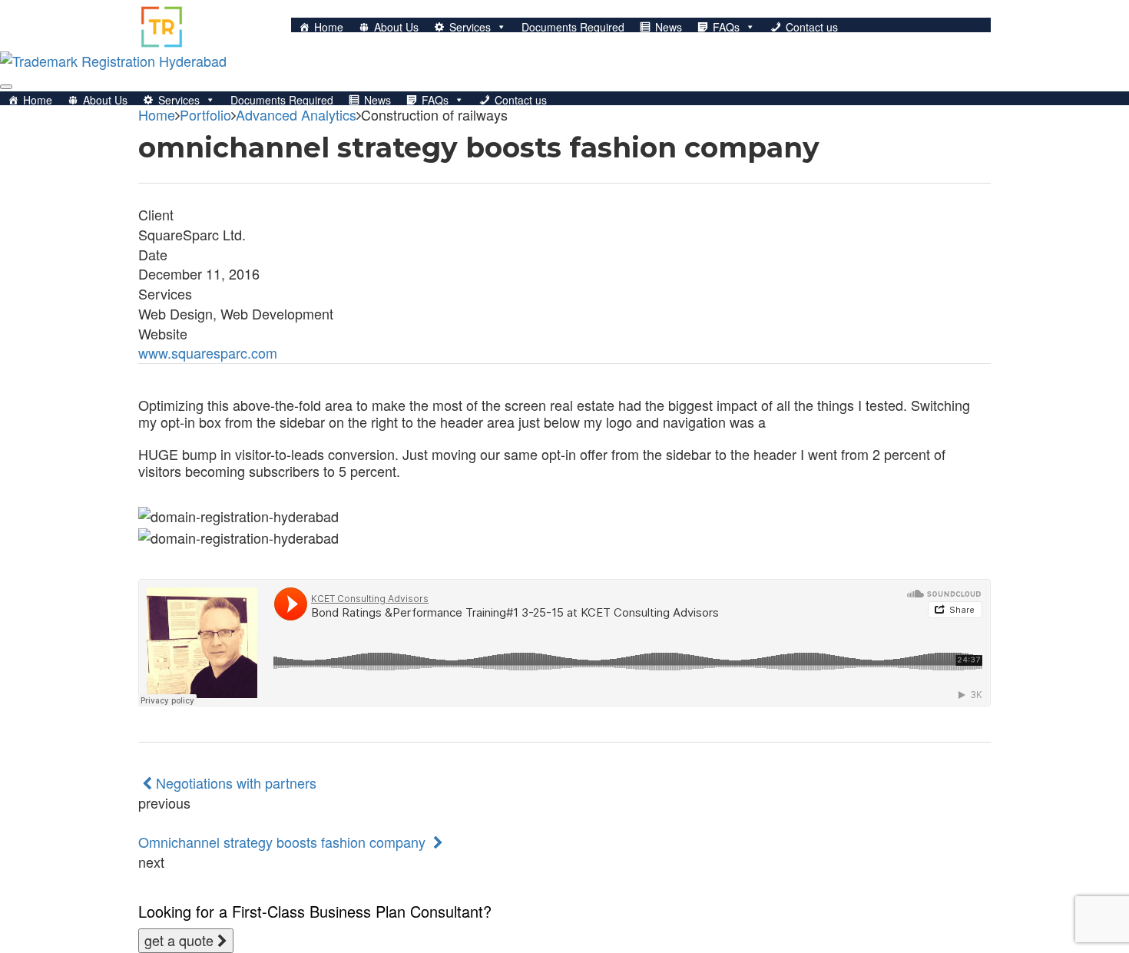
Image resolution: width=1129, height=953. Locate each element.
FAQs (726, 27)
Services (470, 27)
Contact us (812, 27)
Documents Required (572, 27)
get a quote (180, 940)
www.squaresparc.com (207, 352)
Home (328, 27)
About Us (396, 27)
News (668, 27)
